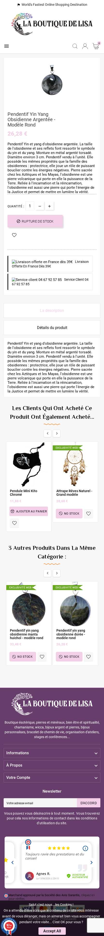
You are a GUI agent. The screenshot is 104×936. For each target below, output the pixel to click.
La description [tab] (52, 310)
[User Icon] (85, 46)
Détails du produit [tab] (52, 327)
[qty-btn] (49, 206)
